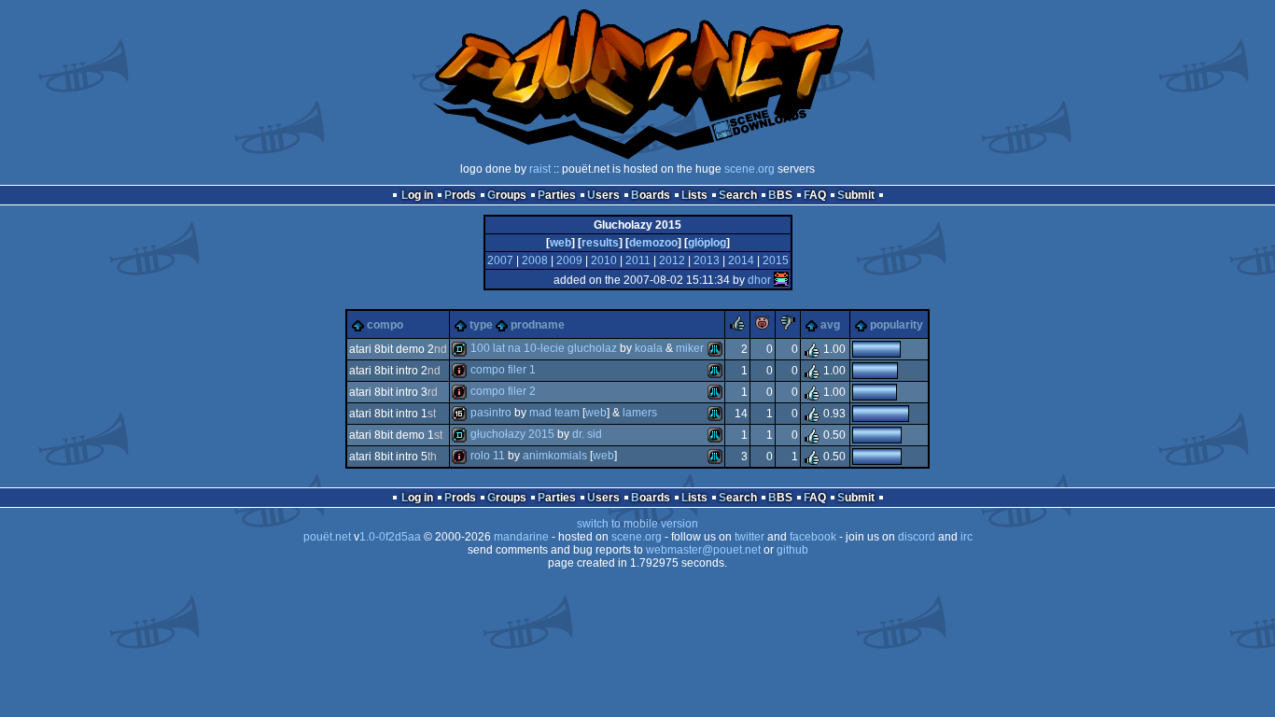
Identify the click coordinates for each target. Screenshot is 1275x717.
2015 (776, 260)
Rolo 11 (487, 455)
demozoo (653, 242)
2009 (569, 260)
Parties (557, 195)
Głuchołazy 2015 (512, 434)
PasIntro (490, 412)
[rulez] (737, 326)
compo (385, 324)
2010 (604, 260)
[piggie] (762, 326)
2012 (672, 260)
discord (916, 536)
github (792, 549)
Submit (856, 195)
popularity (896, 324)
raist (540, 169)
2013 (707, 260)
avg (830, 324)
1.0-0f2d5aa (390, 536)
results (600, 242)
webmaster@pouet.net (703, 549)
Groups (506, 195)
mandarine (521, 536)
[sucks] (787, 326)
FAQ (815, 195)
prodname (538, 324)
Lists (694, 195)
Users (603, 195)
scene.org (749, 169)
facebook (813, 536)
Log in (417, 195)
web (560, 242)
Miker (690, 348)
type (481, 324)
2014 (741, 260)
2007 (500, 260)
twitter (749, 536)
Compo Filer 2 (503, 391)
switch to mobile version (637, 523)
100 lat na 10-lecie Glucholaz (543, 348)
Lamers (640, 412)
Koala (649, 348)
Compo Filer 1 (503, 369)
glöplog (707, 242)
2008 (535, 260)
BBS (780, 195)
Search (738, 195)
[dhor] (781, 280)
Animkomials (555, 455)
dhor (759, 280)
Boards (650, 195)
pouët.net (327, 536)
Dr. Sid (587, 434)
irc (966, 536)
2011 (638, 260)
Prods (460, 195)
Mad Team (554, 412)
